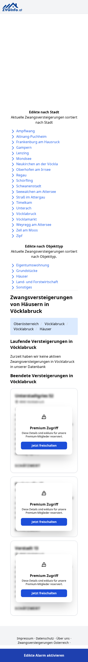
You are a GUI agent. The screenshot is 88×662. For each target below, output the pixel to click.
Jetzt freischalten (44, 445)
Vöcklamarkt (26, 219)
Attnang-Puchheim (31, 136)
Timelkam (24, 202)
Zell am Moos (27, 230)
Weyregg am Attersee (33, 224)
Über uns (63, 638)
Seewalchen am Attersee (36, 191)
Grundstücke (26, 270)
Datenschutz (45, 638)
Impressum (25, 638)
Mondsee (23, 158)
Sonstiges (24, 287)
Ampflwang (25, 131)
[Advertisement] (44, 60)
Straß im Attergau (30, 197)
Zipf (19, 235)
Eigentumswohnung (32, 265)
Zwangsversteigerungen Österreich (43, 643)
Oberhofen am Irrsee (33, 169)
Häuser (22, 276)
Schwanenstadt (28, 186)
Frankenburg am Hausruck (38, 142)
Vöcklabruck (26, 213)
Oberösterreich (26, 323)
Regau (21, 175)
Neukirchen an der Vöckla (37, 164)
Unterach (23, 208)
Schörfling (24, 180)
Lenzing (22, 153)
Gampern (24, 147)
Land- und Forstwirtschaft (37, 281)
